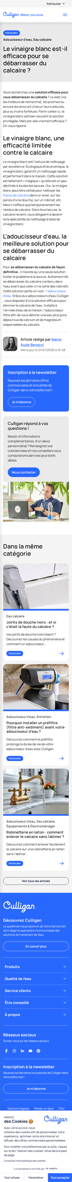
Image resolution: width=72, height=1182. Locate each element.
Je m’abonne (21, 402)
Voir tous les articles (36, 881)
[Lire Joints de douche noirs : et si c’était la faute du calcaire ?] (36, 612)
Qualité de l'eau (18, 978)
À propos (12, 1014)
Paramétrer (36, 1177)
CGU (61, 1108)
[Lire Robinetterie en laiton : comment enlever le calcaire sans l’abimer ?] (36, 820)
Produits (12, 966)
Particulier (54, 4)
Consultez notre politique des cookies (24, 1160)
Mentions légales (18, 1108)
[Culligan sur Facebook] (6, 1051)
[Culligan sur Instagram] (14, 1051)
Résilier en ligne (44, 1108)
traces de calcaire (16, 195)
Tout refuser (12, 1177)
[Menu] (65, 15)
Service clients (18, 990)
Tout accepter (60, 1177)
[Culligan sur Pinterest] (38, 1051)
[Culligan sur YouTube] (30, 1051)
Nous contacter (24, 472)
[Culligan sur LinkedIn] (22, 1051)
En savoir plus (36, 946)
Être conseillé (17, 1002)
